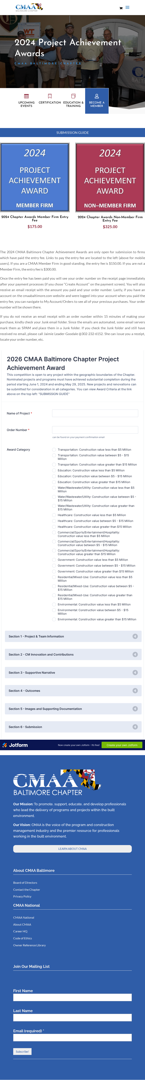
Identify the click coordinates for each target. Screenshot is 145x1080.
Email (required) (28, 1031)
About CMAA (22, 924)
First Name (23, 991)
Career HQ (20, 931)
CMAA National (23, 917)
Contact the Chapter (26, 889)
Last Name (23, 1011)
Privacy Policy (22, 896)
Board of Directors (25, 882)
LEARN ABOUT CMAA (72, 848)
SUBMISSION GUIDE (72, 132)
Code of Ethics (22, 938)
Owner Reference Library (29, 945)
